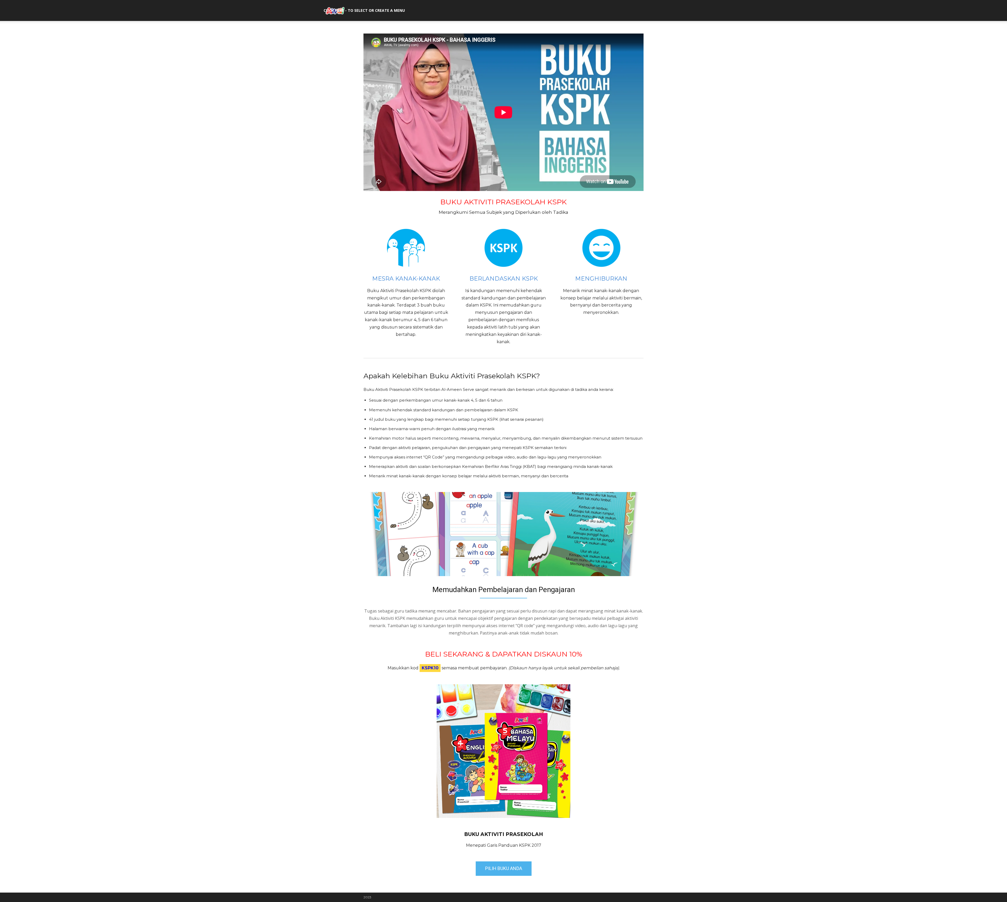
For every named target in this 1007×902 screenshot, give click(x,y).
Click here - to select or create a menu (364, 10)
